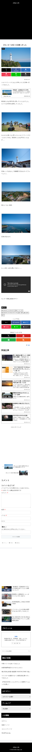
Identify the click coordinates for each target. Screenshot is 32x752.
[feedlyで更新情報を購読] (8, 339)
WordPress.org (6, 733)
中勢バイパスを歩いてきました (11, 663)
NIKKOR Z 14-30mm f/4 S (8, 310)
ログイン (4, 721)
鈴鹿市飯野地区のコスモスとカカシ (12, 667)
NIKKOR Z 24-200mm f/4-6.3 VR (10, 312)
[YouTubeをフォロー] (23, 335)
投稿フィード (6, 725)
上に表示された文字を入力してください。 (13, 529)
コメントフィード (7, 729)
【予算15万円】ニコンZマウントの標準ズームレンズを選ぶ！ (16, 683)
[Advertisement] (16, 23)
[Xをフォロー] (8, 335)
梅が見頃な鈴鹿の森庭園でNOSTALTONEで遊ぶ (16, 671)
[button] (26, 74)
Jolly (16, 636)
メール (4, 515)
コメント (4, 492)
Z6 (3, 315)
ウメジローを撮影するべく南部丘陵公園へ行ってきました (15, 677)
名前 (3, 509)
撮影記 (4, 307)
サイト (3, 521)
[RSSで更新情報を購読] (23, 339)
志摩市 (27, 312)
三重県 (21, 312)
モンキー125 (20, 310)
